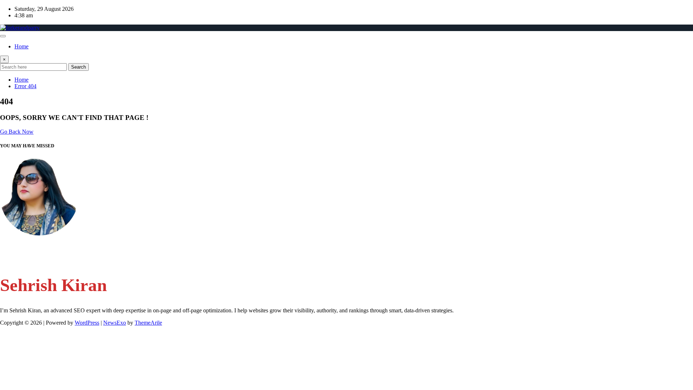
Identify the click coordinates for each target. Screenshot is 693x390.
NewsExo (114, 323)
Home (21, 46)
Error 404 (25, 86)
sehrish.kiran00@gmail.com (46, 246)
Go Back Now (17, 132)
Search (78, 67)
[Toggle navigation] (3, 36)
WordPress (87, 323)
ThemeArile (148, 323)
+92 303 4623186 (35, 260)
